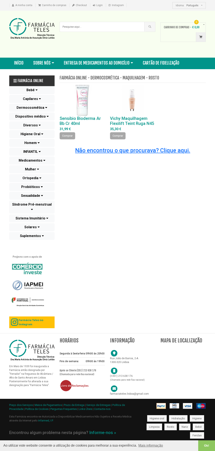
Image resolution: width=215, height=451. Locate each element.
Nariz (185, 426)
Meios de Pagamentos (49, 405)
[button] (32, 90)
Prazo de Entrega (74, 405)
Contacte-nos (102, 409)
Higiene (197, 418)
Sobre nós (42, 63)
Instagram (118, 5)
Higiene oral (157, 418)
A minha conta (23, 5)
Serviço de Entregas (98, 405)
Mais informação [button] (150, 445)
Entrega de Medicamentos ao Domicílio (97, 63)
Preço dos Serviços (21, 405)
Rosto (170, 426)
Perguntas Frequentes (63, 409)
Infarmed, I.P (45, 420)
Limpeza (154, 426)
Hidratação (178, 418)
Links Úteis (85, 409)
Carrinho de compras (54, 5)
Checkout (81, 5)
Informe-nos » (102, 432)
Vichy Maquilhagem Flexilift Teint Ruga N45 (132, 121)
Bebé (198, 426)
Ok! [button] (206, 445)
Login (99, 5)
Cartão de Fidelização (161, 63)
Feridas (197, 435)
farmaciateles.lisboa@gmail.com (129, 393)
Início (19, 63)
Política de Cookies (37, 409)
